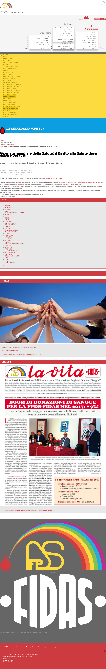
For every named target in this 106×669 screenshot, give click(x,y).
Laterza (7, 234)
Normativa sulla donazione (65, 35)
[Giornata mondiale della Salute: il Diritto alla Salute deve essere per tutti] (17, 175)
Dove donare (69, 32)
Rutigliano (8, 249)
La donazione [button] (69, 23)
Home (25, 48)
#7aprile (6, 183)
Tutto (3, 266)
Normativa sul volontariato (65, 43)
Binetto (7, 216)
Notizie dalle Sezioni (89, 42)
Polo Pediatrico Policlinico (14, 244)
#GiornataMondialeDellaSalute (53, 179)
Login (55, 647)
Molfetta (8, 240)
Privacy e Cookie (31, 647)
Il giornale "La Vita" (90, 46)
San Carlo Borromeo (12, 251)
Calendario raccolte (67, 33)
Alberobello (9, 208)
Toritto (7, 258)
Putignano (8, 246)
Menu (5, 54)
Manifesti (93, 44)
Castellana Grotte (11, 223)
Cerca (50, 647)
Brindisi (7, 220)
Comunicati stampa (91, 36)
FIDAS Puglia (9, 665)
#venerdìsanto (20, 183)
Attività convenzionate (10, 647)
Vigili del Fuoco (10, 263)
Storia (47, 46)
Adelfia (7, 206)
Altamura (8, 209)
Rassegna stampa (91, 38)
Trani (7, 259)
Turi (6, 261)
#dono (20, 195)
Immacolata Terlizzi (11, 230)
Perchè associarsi (68, 30)
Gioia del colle (10, 225)
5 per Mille (93, 34)
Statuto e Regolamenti (42, 38)
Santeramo (8, 254)
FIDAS (4, 665)
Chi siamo (46, 36)
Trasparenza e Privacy (42, 42)
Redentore (8, 247)
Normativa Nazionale (67, 41)
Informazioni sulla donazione (64, 28)
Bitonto (7, 218)
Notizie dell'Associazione (89, 40)
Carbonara (8, 222)
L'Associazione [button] (45, 32)
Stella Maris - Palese (12, 256)
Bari (6, 211)
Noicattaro (8, 242)
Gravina (7, 227)
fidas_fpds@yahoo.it (8, 660)
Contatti (103, 48)
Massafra (8, 237)
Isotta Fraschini (10, 232)
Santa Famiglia (10, 253)
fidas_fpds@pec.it (7, 662)
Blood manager (100, 19)
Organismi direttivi (43, 44)
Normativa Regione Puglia (65, 39)
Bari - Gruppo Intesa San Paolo (15, 213)
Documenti (46, 40)
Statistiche (93, 32)
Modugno (8, 239)
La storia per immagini (89, 48)
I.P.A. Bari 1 (8, 228)
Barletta (8, 215)
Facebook (22, 647)
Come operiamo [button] (91, 28)
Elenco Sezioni (45, 48)
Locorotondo (9, 235)
